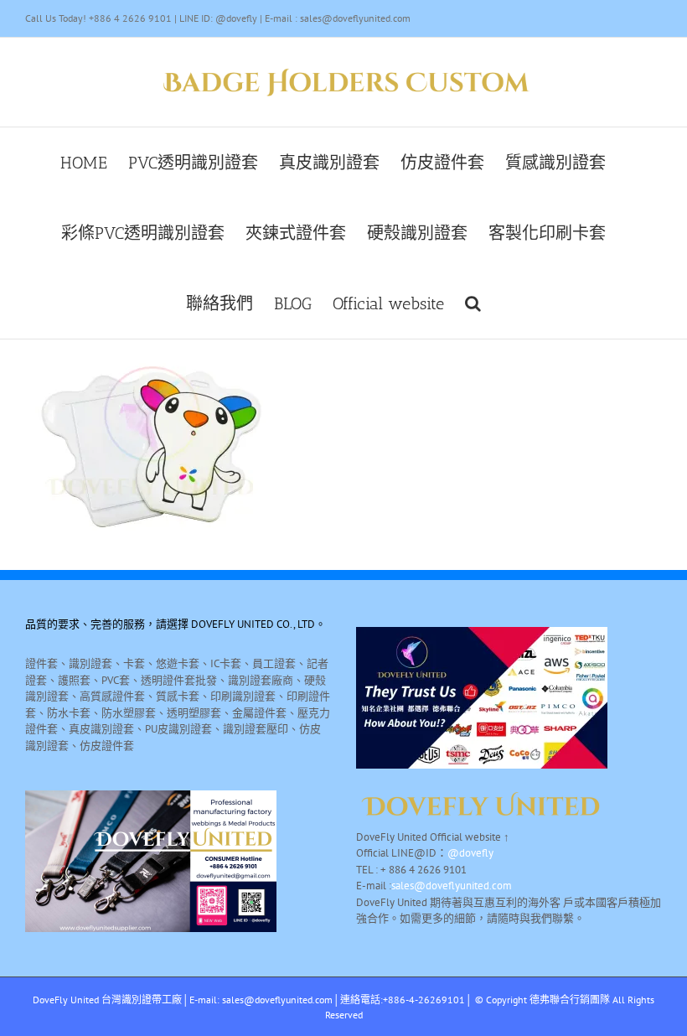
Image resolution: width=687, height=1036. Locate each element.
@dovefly (470, 853)
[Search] (473, 303)
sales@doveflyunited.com (451, 885)
